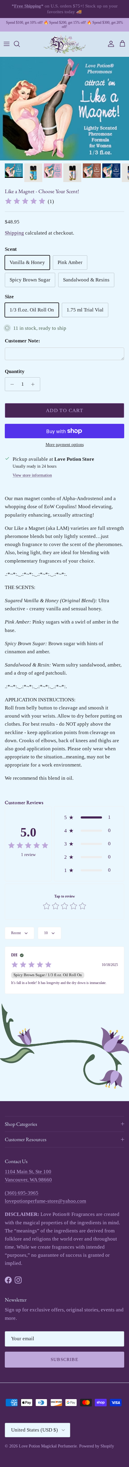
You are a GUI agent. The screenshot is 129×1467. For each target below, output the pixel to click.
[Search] (19, 43)
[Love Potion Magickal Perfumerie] (65, 44)
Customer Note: (22, 341)
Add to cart (64, 410)
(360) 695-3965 (21, 1193)
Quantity (15, 371)
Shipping (14, 233)
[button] (89, 817)
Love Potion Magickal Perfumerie (48, 1446)
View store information (32, 475)
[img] (25, 201)
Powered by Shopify (96, 1446)
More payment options (65, 444)
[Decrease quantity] (10, 384)
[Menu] (6, 43)
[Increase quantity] (34, 384)
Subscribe (64, 1359)
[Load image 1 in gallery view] (64, 108)
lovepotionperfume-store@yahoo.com (45, 1201)
